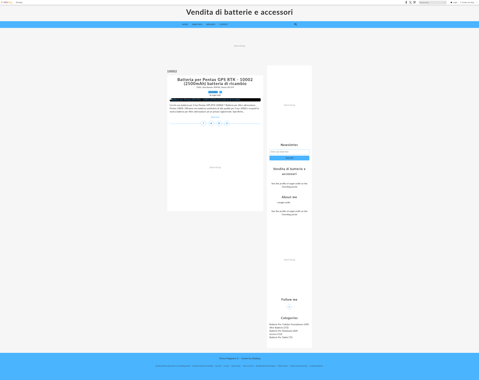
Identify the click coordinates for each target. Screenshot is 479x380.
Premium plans (283, 366)
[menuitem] (185, 24)
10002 (198, 87)
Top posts (218, 366)
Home (185, 24)
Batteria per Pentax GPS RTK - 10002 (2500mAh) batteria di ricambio (215, 82)
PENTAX (217, 87)
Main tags (197, 24)
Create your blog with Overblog (202, 366)
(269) (283, 331)
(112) (275, 334)
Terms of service (248, 366)
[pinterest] (414, 2)
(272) (279, 328)
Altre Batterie (207, 87)
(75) (280, 337)
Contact (223, 24)
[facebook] (406, 2)
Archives (210, 24)
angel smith (294, 184)
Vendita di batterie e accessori (239, 12)
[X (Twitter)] (410, 2)
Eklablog (256, 358)
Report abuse (236, 366)
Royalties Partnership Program (266, 366)
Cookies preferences (316, 366)
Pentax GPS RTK (227, 87)
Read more (215, 117)
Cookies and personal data (298, 366)
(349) (289, 324)
